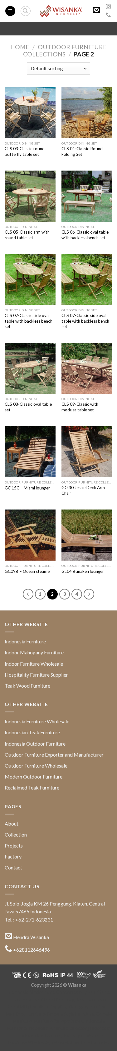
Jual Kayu (72, 1035)
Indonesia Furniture (25, 641)
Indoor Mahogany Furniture (34, 652)
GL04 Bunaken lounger (82, 571)
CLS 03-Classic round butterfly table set (25, 151)
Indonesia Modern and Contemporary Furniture (58, 992)
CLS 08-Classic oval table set (28, 407)
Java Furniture (91, 999)
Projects (14, 845)
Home (19, 46)
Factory (13, 856)
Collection (16, 834)
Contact (13, 867)
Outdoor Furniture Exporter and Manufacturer (54, 755)
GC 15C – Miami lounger (27, 487)
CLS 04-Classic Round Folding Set (82, 151)
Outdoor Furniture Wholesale (36, 765)
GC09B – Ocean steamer (28, 571)
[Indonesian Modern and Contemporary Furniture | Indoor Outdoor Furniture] (61, 11)
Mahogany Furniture (88, 1006)
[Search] (26, 11)
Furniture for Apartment (58, 1021)
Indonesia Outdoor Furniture (35, 744)
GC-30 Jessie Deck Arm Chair (83, 490)
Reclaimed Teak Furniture (32, 787)
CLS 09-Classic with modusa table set (79, 407)
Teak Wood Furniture (27, 686)
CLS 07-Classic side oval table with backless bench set (28, 321)
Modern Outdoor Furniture (33, 776)
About (11, 824)
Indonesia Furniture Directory (42, 999)
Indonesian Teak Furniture (32, 732)
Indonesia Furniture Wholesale (37, 721)
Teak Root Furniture (25, 1014)
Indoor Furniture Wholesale (34, 664)
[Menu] (10, 11)
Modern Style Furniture (70, 1014)
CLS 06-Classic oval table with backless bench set (85, 235)
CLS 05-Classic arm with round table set (27, 235)
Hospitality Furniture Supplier (36, 675)
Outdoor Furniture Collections (65, 50)
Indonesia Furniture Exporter (80, 1042)
